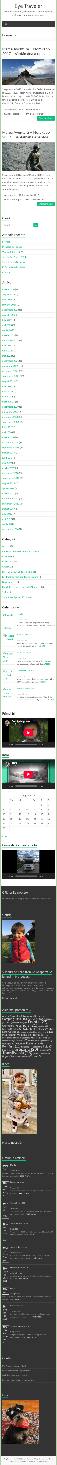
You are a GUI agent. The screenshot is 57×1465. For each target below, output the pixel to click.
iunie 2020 (7, 427)
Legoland (26, 1032)
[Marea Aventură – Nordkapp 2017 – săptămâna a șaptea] (28, 143)
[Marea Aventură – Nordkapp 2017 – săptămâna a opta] (28, 60)
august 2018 (8, 483)
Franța (37, 1022)
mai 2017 (7, 519)
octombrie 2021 (10, 371)
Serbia (37, 1047)
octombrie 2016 (10, 529)
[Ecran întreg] (51, 744)
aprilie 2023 (8, 330)
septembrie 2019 (10, 447)
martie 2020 (8, 437)
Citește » (7, 628)
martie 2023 (8, 335)
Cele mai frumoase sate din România (20, 551)
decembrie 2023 (10, 310)
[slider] (26, 876)
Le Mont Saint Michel (40, 1032)
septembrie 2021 (10, 376)
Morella (6, 242)
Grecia (5, 567)
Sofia (15, 1050)
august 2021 (8, 381)
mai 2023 (7, 325)
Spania (28, 1049)
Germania (10, 1025)
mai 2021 (7, 396)
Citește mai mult (46, 118)
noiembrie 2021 (10, 366)
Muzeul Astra (35, 1041)
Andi (8, 114)
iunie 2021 (7, 391)
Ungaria (7, 1056)
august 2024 (8, 294)
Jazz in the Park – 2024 (14, 257)
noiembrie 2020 (10, 412)
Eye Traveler (28, 6)
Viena (16, 1057)
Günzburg (43, 1026)
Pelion (20, 1043)
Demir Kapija (20, 1023)
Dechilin (6, 556)
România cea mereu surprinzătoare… (20, 587)
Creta (9, 1022)
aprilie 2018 (8, 488)
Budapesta (29, 1016)
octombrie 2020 (10, 417)
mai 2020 (7, 432)
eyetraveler (11, 110)
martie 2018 (8, 493)
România (11, 1046)
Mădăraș (47, 1041)
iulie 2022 (7, 345)
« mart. (5, 836)
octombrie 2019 (10, 442)
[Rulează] (6, 744)
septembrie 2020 (10, 422)
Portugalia (34, 1043)
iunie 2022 (7, 351)
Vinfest (25, 1057)
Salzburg (26, 1047)
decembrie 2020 (10, 407)
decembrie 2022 (10, 340)
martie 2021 (8, 402)
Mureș (21, 1040)
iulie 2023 (7, 320)
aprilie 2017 (8, 524)
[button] (28, 864)
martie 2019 (8, 468)
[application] (28, 733)
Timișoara (44, 1050)
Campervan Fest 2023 (18, 1306)
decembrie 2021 (10, 361)
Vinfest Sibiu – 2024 (12, 252)
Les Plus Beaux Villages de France (19, 572)
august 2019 (8, 453)
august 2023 (8, 315)
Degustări (7, 561)
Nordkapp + (17, 114)
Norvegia (8, 1044)
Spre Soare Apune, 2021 (14, 597)
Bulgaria (39, 1016)
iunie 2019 (7, 458)
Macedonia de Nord (40, 1038)
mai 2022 (7, 356)
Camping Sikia (14, 1019)
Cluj (39, 1019)
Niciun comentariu (36, 114)
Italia (17, 1028)
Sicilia (5, 592)
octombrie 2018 (10, 473)
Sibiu (47, 1046)
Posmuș (6, 272)
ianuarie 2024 (9, 305)
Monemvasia (8, 1041)
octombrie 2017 (10, 499)
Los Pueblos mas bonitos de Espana (20, 577)
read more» (25, 1176)
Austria (18, 1016)
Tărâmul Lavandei (41, 1054)
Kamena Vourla (46, 1029)
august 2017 (8, 509)
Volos (35, 1056)
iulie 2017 (7, 514)
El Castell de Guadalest (14, 267)
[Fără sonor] (46, 744)
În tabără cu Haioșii (12, 247)
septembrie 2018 (10, 478)
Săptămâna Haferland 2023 (20, 1326)
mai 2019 (7, 463)
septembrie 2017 (10, 504)
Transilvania (17, 1053)
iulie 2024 (7, 300)
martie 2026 (8, 289)
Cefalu (31, 1019)
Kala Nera (31, 1028)
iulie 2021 (7, 386)
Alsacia (7, 1016)
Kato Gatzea (11, 1032)
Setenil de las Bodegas (13, 262)
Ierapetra (7, 1029)
